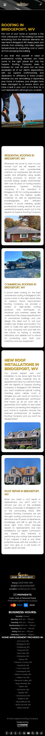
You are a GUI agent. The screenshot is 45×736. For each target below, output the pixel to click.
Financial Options (16, 600)
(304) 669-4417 (25, 582)
